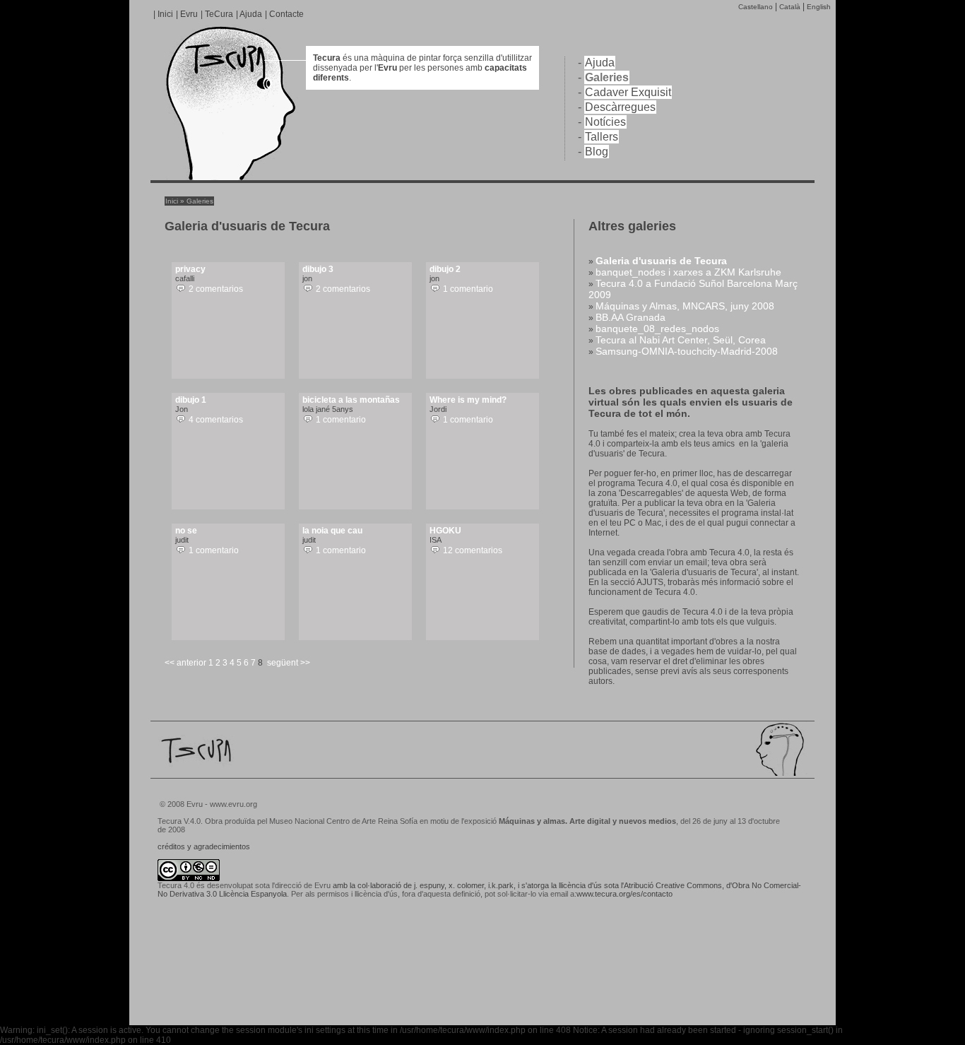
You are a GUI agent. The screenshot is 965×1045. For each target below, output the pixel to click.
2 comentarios (216, 289)
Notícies (605, 122)
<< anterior (185, 663)
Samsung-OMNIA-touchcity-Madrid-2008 (687, 351)
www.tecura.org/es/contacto (624, 894)
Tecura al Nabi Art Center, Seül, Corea (681, 340)
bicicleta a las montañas (351, 400)
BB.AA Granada (630, 317)
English (819, 7)
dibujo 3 (317, 269)
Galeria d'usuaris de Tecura (661, 260)
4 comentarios (216, 420)
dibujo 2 (445, 269)
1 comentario (468, 289)
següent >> (288, 663)
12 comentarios (472, 550)
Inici (165, 14)
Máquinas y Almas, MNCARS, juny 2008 (685, 306)
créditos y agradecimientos (204, 846)
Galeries (607, 77)
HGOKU (445, 531)
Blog (596, 152)
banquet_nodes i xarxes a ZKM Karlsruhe (688, 272)
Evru (189, 14)
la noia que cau (332, 531)
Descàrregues (620, 107)
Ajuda (250, 14)
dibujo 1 (190, 400)
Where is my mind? (468, 400)
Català (789, 7)
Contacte (286, 14)
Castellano (755, 7)
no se (186, 531)
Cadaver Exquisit (628, 92)
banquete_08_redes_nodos (657, 328)
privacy (190, 269)
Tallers (601, 137)
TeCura (219, 14)
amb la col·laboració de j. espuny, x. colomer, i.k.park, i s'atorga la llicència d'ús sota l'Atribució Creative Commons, (528, 885)
